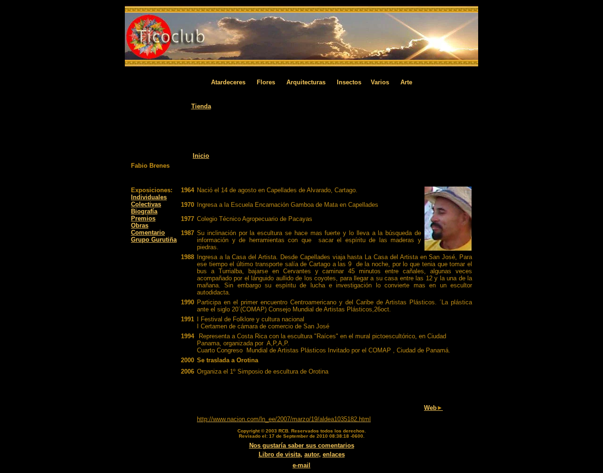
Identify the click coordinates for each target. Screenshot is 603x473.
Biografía (144, 211)
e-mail (301, 465)
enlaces (334, 454)
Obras (139, 225)
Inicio (201, 155)
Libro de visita (280, 454)
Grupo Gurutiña (154, 239)
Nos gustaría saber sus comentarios (301, 445)
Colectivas (146, 204)
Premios (143, 218)
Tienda (201, 106)
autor (311, 454)
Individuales (149, 197)
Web (433, 407)
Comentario (148, 232)
